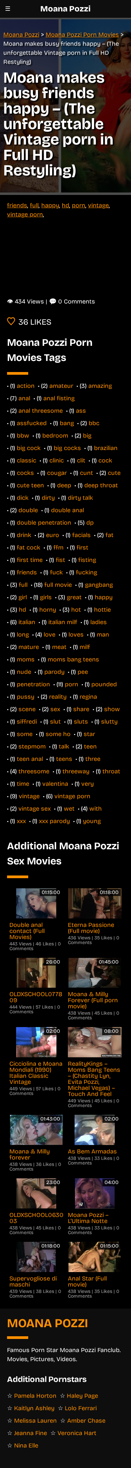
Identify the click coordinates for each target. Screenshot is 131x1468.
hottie (102, 609)
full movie (58, 584)
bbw (23, 435)
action (26, 386)
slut (55, 721)
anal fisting (59, 398)
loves (76, 634)
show (112, 709)
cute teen (30, 485)
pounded (104, 684)
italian (26, 622)
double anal (67, 510)
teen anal (30, 759)
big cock (29, 448)
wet (69, 808)
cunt (86, 473)
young (92, 821)
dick (23, 497)
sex (55, 709)
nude (24, 672)
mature (28, 647)
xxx (21, 821)
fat (109, 535)
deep (64, 485)
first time (30, 560)
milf (85, 647)
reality (58, 696)
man (103, 634)
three (92, 759)
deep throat (101, 485)
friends (17, 205)
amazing (100, 386)
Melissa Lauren (35, 1420)
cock (105, 460)
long (23, 634)
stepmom (32, 746)
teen (90, 746)
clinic (56, 460)
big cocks (67, 448)
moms (26, 659)
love (49, 634)
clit (81, 460)
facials (81, 535)
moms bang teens (73, 659)
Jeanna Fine (30, 1433)
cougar (57, 473)
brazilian (106, 448)
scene (27, 709)
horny (47, 609)
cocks (25, 473)
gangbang (99, 584)
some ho (58, 734)
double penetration (44, 522)
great (74, 597)
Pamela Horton (35, 1395)
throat (111, 771)
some (25, 734)
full (34, 205)
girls (46, 597)
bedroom (55, 435)
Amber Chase (86, 1420)
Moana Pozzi (65, 8)
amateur (61, 386)
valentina (55, 783)
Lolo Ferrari (81, 1408)
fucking (86, 572)
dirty (48, 497)
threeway (75, 771)
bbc (94, 423)
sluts (81, 721)
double (28, 510)
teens (64, 759)
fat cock (28, 547)
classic (26, 460)
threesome (33, 771)
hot (76, 609)
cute (114, 473)
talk (64, 746)
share (81, 709)
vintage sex (34, 808)
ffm (58, 547)
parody (54, 672)
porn (78, 205)
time (23, 783)
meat (59, 647)
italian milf (62, 622)
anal (24, 398)
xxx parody (54, 821)
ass (81, 410)
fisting (87, 560)
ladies (98, 622)
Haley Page (82, 1395)
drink (24, 535)
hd (65, 205)
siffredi (27, 721)
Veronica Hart (76, 1433)
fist (60, 560)
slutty (109, 721)
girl (22, 597)
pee (83, 672)
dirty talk (80, 497)
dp (90, 522)
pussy (25, 696)
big (87, 435)
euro (52, 535)
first (82, 547)
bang (67, 423)
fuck (56, 572)
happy (50, 205)
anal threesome (40, 410)
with (95, 808)
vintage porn (25, 214)
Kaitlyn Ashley (34, 1408)
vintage (98, 205)
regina (88, 696)
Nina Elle (26, 1445)
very (87, 783)
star (89, 734)
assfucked (32, 423)
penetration (33, 684)
